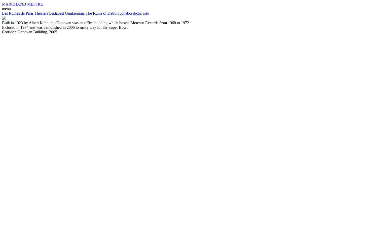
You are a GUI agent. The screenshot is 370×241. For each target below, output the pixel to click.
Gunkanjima (75, 13)
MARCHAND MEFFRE (22, 4)
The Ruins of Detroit (102, 13)
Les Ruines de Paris (17, 13)
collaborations (131, 13)
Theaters (41, 13)
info (146, 13)
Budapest (56, 13)
